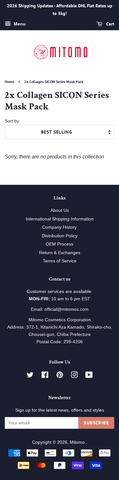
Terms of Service (59, 261)
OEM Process (59, 244)
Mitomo (78, 442)
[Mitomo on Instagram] (74, 376)
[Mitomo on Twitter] (30, 376)
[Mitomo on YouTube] (89, 376)
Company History (59, 227)
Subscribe (96, 423)
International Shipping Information (60, 219)
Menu (19, 23)
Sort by (12, 120)
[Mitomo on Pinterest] (59, 376)
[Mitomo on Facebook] (45, 376)
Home (9, 81)
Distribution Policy (59, 235)
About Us (59, 210)
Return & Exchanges (59, 252)
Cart (109, 24)
